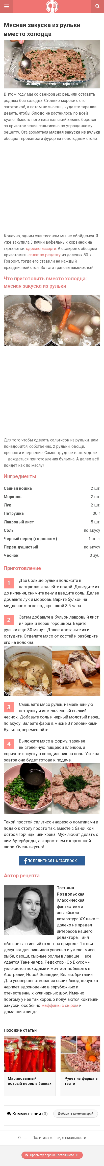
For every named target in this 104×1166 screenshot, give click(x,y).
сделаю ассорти (41, 248)
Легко (51, 84)
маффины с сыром (59, 1005)
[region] (52, 187)
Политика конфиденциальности (59, 1138)
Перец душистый (21, 547)
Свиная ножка (18, 488)
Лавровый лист (19, 522)
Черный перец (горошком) (30, 538)
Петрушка (14, 513)
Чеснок (11, 555)
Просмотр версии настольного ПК (54, 1155)
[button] (6, 6)
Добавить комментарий (75, 1113)
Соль (9, 530)
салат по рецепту (45, 254)
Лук (7, 505)
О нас (23, 1138)
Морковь (12, 496)
